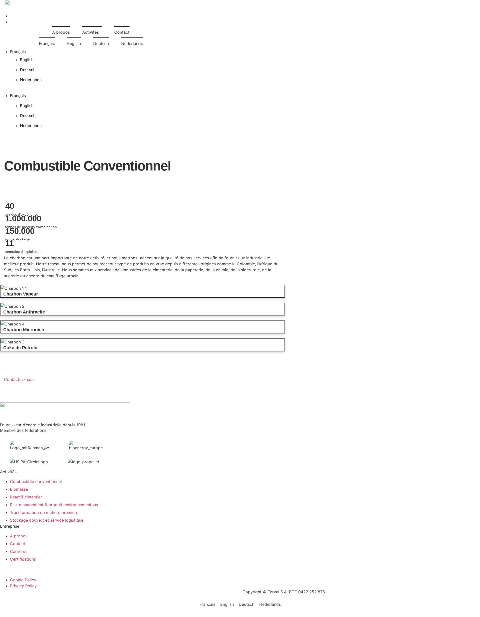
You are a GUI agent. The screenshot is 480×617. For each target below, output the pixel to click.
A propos (61, 32)
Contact (122, 32)
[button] (24, 88)
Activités (90, 32)
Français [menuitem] (207, 604)
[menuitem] (47, 43)
